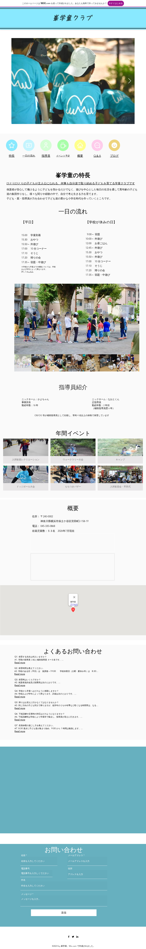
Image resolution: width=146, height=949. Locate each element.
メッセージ (26, 894)
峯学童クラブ (72, 18)
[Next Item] (129, 81)
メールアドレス (75, 855)
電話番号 (25, 868)
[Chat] (97, 145)
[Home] (80, 145)
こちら (30, 272)
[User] (46, 145)
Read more (20, 661)
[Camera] (29, 145)
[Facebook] (68, 936)
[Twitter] (73, 936)
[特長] (11, 145)
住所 (70, 868)
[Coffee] (63, 145)
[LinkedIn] (77, 936)
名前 (23, 855)
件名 (23, 880)
